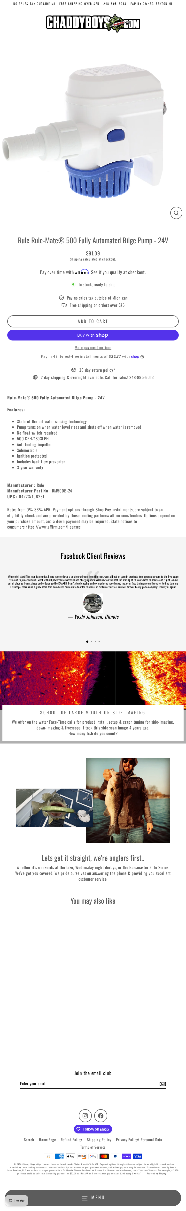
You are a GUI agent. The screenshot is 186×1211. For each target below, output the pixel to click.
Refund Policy (71, 1139)
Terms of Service (93, 1147)
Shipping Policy (99, 1139)
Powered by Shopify (156, 1173)
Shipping (76, 258)
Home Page (47, 1139)
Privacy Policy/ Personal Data (139, 1139)
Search (29, 1139)
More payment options (93, 347)
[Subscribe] (162, 1084)
